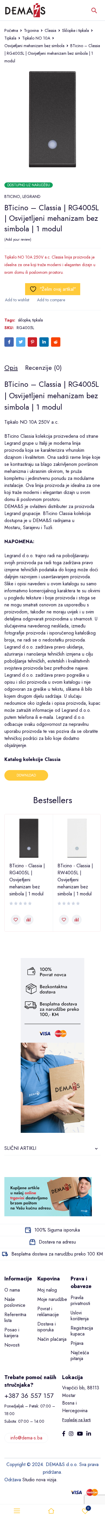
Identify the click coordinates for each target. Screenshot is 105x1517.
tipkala (37, 320)
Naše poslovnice (14, 1302)
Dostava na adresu (57, 1242)
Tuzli (47, 527)
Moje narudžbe (52, 1299)
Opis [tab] (11, 367)
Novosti (12, 1345)
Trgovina (31, 30)
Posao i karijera (11, 1332)
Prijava (77, 1343)
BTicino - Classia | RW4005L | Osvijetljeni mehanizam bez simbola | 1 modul (75, 879)
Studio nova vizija (39, 1479)
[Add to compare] (50, 300)
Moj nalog (47, 1290)
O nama (12, 1290)
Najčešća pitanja (80, 1355)
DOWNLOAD (26, 775)
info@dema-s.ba (26, 1437)
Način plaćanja (51, 1339)
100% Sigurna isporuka (57, 1230)
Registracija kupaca (82, 1331)
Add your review (18, 239)
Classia (50, 30)
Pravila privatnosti (80, 1300)
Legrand (12, 443)
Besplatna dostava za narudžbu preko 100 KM (57, 1254)
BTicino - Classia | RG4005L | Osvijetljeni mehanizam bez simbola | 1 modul (27, 879)
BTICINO (12, 196)
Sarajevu (31, 527)
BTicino (11, 436)
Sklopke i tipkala (75, 30)
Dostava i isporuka (46, 1327)
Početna (11, 30)
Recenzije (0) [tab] (43, 367)
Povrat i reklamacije (48, 1311)
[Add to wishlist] (16, 300)
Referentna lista (15, 1317)
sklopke (24, 320)
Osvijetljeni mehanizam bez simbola (34, 46)
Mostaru (12, 527)
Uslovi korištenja (80, 1315)
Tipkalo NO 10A (36, 38)
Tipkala (10, 38)
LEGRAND (31, 196)
